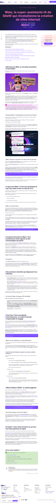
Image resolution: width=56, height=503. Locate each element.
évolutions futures (10, 432)
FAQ (24, 491)
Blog (25, 487)
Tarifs (21, 2)
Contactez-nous (37, 492)
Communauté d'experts (28, 489)
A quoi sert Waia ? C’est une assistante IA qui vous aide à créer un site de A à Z (18, 50)
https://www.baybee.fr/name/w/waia (24, 415)
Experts (46, 488)
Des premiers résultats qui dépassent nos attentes (14, 54)
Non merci (4, 500)
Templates (15, 489)
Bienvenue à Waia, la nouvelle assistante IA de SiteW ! (14, 49)
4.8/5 (21, 326)
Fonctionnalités (15, 491)
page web (23, 162)
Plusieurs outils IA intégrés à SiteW (11, 225)
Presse (36, 491)
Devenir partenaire (48, 487)
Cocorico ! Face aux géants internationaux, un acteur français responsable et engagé (19, 55)
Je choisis (9, 500)
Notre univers (37, 487)
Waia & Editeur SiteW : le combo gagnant (12, 57)
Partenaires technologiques (49, 491)
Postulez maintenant (48, 492)
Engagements (37, 488)
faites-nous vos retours (12, 462)
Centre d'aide (26, 488)
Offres (14, 487)
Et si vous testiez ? (8, 60)
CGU (19, 499)
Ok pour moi (15, 500)
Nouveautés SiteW (38, 489)
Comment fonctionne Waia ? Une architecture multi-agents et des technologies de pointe (20, 52)
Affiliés (46, 489)
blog (37, 217)
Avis (14, 488)
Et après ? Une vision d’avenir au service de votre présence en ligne (17, 58)
